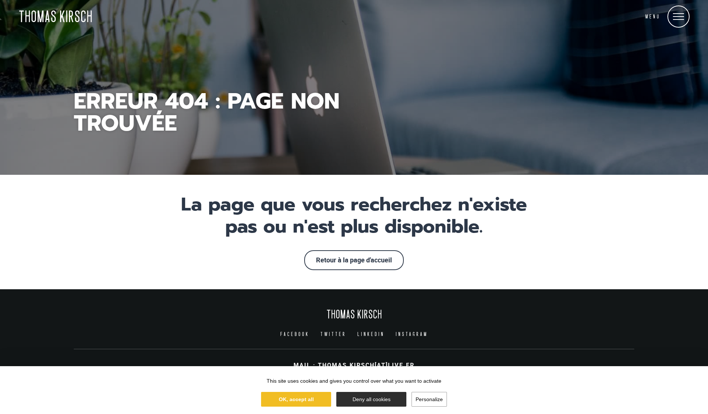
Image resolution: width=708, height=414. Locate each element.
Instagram (412, 334)
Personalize (429, 399)
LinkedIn (371, 334)
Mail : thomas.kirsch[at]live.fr (354, 365)
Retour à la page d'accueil (354, 260)
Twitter (333, 334)
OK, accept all (296, 399)
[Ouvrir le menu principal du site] (678, 17)
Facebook (294, 334)
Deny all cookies (372, 399)
